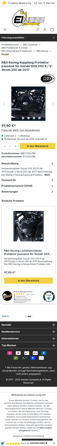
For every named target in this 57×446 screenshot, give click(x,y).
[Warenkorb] (51, 30)
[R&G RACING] (28, 78)
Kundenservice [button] (11, 331)
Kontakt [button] (6, 324)
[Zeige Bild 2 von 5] (23, 118)
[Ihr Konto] (44, 30)
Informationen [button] (10, 338)
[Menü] (6, 30)
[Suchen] (37, 30)
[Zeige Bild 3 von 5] (28, 118)
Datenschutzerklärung (34, 436)
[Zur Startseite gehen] (28, 18)
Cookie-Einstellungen (26, 422)
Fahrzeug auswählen (13, 37)
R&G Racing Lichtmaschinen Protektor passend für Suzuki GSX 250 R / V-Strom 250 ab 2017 (27, 252)
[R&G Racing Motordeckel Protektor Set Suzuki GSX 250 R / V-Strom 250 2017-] (28, 104)
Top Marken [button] (9, 345)
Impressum (18, 436)
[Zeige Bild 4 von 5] (34, 118)
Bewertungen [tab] (10, 191)
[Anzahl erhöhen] (15, 146)
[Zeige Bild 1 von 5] (17, 118)
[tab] (28, 169)
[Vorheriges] (4, 104)
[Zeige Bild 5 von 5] (39, 118)
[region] (28, 242)
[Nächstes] (53, 104)
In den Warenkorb (37, 146)
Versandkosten (9, 370)
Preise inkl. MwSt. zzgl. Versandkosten (21, 130)
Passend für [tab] (9, 180)
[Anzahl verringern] (5, 146)
